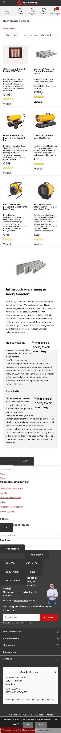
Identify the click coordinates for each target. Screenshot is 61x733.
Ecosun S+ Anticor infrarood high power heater (45, 71)
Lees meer (9, 28)
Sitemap (49, 714)
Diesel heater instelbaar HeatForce (44, 136)
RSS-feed (38, 714)
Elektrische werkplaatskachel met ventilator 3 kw (15, 207)
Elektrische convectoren (11, 488)
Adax (2, 502)
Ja (28, 724)
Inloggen (32, 14)
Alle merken (12, 548)
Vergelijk (7, 103)
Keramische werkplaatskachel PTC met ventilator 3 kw (45, 207)
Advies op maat (7, 511)
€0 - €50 (10, 563)
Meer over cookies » (31, 730)
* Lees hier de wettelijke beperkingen (18, 623)
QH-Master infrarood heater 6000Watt (14, 70)
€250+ (33, 571)
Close (3, 474)
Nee (41, 724)
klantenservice (21, 600)
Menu (7, 14)
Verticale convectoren (10, 497)
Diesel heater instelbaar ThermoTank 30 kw (14, 138)
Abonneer (49, 617)
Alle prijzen (36, 554)
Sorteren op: (30, 35)
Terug (4, 3)
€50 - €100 (31, 563)
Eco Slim (4, 493)
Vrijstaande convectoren (11, 506)
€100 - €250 (12, 571)
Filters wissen (13, 580)
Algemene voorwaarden (20, 714)
